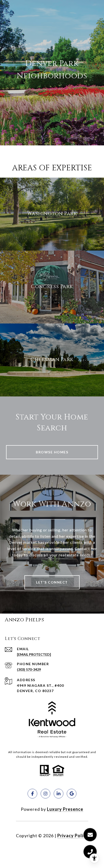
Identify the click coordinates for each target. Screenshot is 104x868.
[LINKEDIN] (58, 793)
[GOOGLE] (71, 793)
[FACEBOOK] (32, 793)
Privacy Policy (72, 835)
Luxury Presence (65, 809)
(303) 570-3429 (29, 669)
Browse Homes (52, 452)
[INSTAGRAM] (45, 793)
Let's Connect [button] (52, 582)
